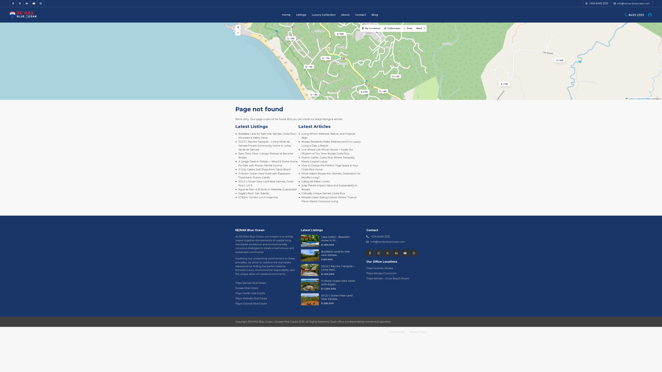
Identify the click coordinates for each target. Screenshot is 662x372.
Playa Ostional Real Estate (251, 303)
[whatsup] (378, 253)
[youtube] (33, 3)
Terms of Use (397, 332)
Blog (375, 14)
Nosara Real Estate (246, 288)
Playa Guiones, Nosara (379, 268)
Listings (301, 14)
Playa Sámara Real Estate (250, 283)
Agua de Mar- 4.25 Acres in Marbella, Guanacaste (267, 189)
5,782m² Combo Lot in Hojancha (258, 197)
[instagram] (40, 3)
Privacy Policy (418, 332)
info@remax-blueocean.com (388, 241)
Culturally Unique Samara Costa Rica (323, 193)
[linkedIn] (26, 3)
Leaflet (631, 98)
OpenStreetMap (644, 98)
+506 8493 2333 (598, 3)
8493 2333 (636, 15)
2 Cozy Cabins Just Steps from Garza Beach (264, 169)
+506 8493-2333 (380, 236)
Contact (360, 14)
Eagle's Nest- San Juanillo (253, 193)
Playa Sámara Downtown (381, 273)
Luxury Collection (323, 14)
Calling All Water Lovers (316, 181)
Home (286, 14)
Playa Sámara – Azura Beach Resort (387, 278)
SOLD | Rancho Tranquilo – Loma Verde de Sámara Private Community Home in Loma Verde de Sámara (264, 145)
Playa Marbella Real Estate (251, 298)
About (345, 14)
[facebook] (13, 3)
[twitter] (20, 3)
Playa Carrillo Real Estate (250, 293)
